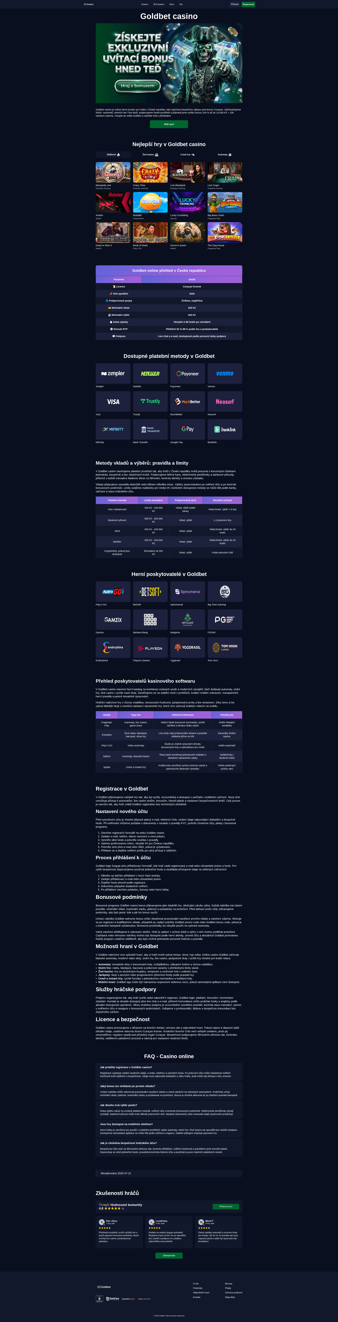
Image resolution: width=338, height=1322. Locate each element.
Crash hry (185, 154)
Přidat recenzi (225, 1206)
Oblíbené (111, 154)
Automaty (222, 154)
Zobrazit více (169, 1255)
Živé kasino (148, 154)
